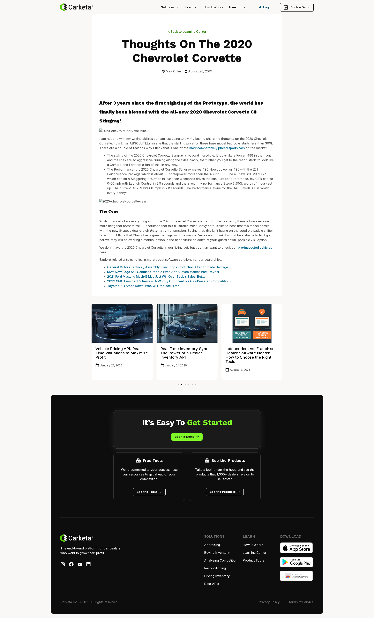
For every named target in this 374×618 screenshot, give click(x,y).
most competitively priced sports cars (217, 148)
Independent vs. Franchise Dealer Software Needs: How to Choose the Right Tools (249, 355)
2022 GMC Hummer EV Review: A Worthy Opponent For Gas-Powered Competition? (169, 281)
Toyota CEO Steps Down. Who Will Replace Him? (143, 286)
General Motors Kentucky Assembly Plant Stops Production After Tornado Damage (167, 267)
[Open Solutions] (177, 7)
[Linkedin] (88, 564)
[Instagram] (62, 564)
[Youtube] (80, 564)
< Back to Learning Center (187, 31)
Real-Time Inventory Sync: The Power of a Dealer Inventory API (185, 353)
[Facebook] (71, 564)
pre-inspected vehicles (255, 247)
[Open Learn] (195, 7)
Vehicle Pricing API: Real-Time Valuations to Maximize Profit (121, 353)
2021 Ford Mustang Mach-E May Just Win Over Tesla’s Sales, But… (156, 276)
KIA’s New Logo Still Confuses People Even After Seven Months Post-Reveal (163, 272)
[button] (178, 384)
